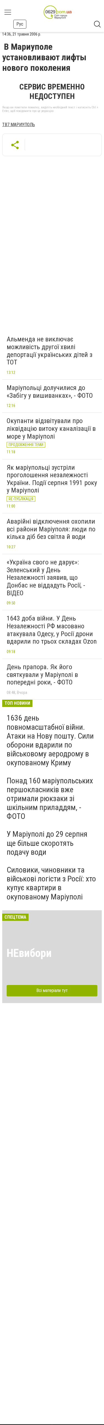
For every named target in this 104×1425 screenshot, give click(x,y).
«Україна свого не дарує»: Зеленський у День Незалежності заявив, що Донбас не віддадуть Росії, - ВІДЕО (46, 577)
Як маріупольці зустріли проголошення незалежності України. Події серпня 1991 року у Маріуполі (52, 479)
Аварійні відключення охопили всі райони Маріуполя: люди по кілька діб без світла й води (51, 529)
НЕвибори (29, 953)
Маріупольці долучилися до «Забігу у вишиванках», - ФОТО (50, 391)
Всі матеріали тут (52, 990)
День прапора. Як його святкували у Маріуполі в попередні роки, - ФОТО (42, 674)
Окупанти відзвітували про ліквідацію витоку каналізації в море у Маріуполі (51, 428)
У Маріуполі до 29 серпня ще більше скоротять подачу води (47, 842)
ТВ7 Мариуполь (18, 124)
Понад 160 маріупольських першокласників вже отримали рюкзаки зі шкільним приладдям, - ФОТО (50, 798)
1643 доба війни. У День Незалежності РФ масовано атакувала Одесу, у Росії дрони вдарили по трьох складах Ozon (52, 629)
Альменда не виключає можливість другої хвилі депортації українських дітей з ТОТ (49, 350)
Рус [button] (19, 24)
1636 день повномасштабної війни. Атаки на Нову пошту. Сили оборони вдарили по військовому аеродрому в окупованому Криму (50, 740)
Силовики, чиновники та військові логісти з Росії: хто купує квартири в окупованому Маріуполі (51, 883)
